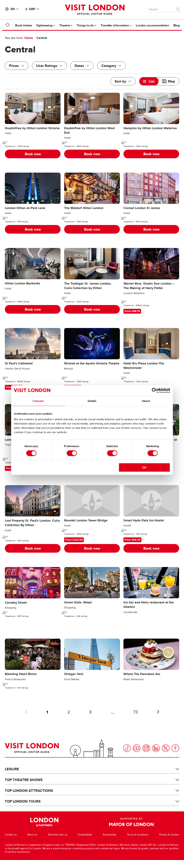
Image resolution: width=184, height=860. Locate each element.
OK (144, 467)
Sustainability (85, 834)
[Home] (7, 25)
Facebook (175, 748)
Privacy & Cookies (169, 834)
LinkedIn (156, 748)
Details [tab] (92, 400)
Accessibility (109, 834)
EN (13, 9)
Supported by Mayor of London (131, 822)
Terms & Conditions (138, 834)
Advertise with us (57, 834)
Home (28, 38)
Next (158, 712)
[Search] (178, 8)
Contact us (11, 834)
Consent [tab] (38, 400)
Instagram (146, 748)
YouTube (136, 748)
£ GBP (30, 9)
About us (32, 834)
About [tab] (146, 400)
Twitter (165, 748)
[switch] (72, 453)
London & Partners (44, 822)
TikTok (127, 748)
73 (135, 712)
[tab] (148, 81)
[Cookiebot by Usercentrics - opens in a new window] (154, 390)
